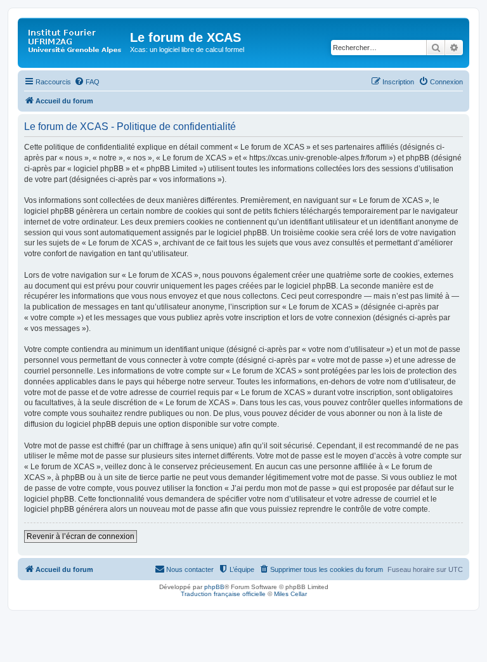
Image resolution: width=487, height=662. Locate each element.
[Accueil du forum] (75, 41)
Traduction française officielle (223, 593)
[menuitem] (87, 81)
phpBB (214, 586)
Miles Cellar (290, 593)
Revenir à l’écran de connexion (80, 536)
